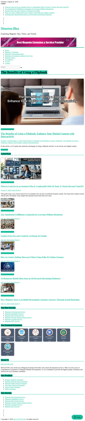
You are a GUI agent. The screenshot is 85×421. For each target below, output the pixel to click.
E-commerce (9, 59)
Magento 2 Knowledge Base (14, 54)
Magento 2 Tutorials (11, 52)
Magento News (10, 58)
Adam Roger (26, 141)
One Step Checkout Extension (15, 385)
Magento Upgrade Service (13, 319)
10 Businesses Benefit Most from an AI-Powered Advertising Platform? (28, 14)
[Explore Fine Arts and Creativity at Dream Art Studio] (7, 228)
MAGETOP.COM (7, 364)
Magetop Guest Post (7, 129)
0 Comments (35, 141)
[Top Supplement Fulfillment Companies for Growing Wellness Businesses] (7, 207)
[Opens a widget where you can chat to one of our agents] (77, 417)
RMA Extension (10, 389)
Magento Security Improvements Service (18, 317)
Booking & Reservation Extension (16, 381)
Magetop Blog (10, 28)
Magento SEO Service (12, 321)
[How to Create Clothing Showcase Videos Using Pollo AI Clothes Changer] (7, 250)
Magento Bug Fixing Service (14, 316)
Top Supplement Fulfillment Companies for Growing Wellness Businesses (29, 9)
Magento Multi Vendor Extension (16, 383)
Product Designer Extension (14, 380)
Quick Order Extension (12, 387)
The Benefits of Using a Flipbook (51, 141)
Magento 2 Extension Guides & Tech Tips (19, 56)
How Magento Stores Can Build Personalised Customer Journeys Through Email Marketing (40, 300)
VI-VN (7, 61)
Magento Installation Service (14, 314)
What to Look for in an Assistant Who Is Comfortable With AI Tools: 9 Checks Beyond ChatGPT (37, 7)
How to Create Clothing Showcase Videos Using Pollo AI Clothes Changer (29, 13)
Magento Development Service (15, 312)
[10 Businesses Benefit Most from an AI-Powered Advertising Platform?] (7, 271)
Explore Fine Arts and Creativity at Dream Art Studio (22, 11)
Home (7, 50)
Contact (7, 63)
